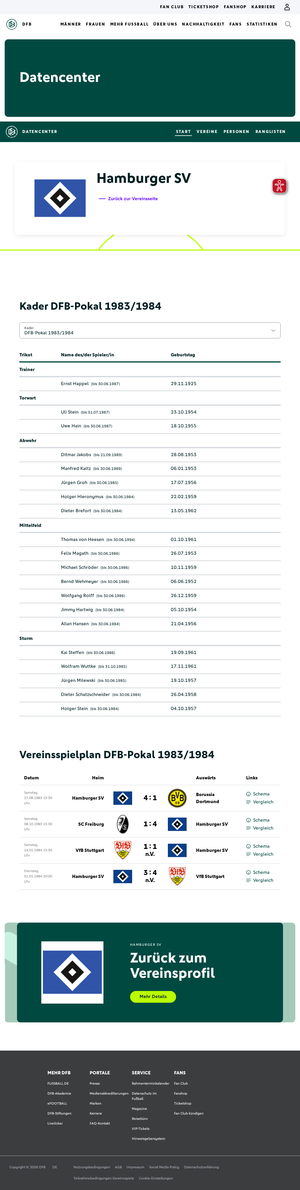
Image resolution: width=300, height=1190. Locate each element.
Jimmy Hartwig (77, 609)
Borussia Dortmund (207, 798)
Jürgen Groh (74, 482)
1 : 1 (150, 850)
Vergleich (263, 802)
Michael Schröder (79, 567)
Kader (29, 328)
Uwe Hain (71, 426)
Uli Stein (70, 412)
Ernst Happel (75, 383)
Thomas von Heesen (82, 539)
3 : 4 (150, 876)
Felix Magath (74, 553)
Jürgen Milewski (78, 680)
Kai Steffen (72, 652)
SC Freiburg (91, 824)
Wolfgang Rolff (77, 595)
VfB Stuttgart (90, 850)
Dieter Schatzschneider (85, 694)
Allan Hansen (75, 623)
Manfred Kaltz (76, 468)
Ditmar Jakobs (76, 454)
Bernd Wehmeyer (79, 581)
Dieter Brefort (76, 510)
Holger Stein (74, 708)
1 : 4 (150, 824)
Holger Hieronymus (82, 496)
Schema (261, 794)
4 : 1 (150, 798)
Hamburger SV (88, 798)
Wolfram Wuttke (78, 666)
